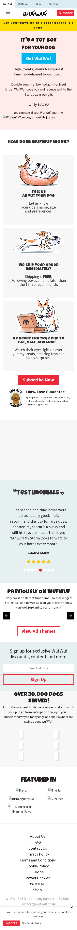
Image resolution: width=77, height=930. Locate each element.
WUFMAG (37, 883)
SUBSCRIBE (66, 13)
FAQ (37, 842)
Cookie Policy (37, 865)
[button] (24, 570)
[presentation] (6, 615)
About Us (37, 836)
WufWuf (7, 4)
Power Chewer (38, 877)
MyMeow (23, 4)
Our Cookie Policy (31, 923)
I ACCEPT (11, 923)
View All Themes (39, 631)
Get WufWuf (38, 58)
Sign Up (38, 679)
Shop (39, 4)
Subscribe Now (38, 380)
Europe (38, 871)
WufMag (54, 4)
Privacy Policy (37, 854)
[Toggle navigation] (8, 13)
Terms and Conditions (38, 860)
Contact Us (37, 848)
